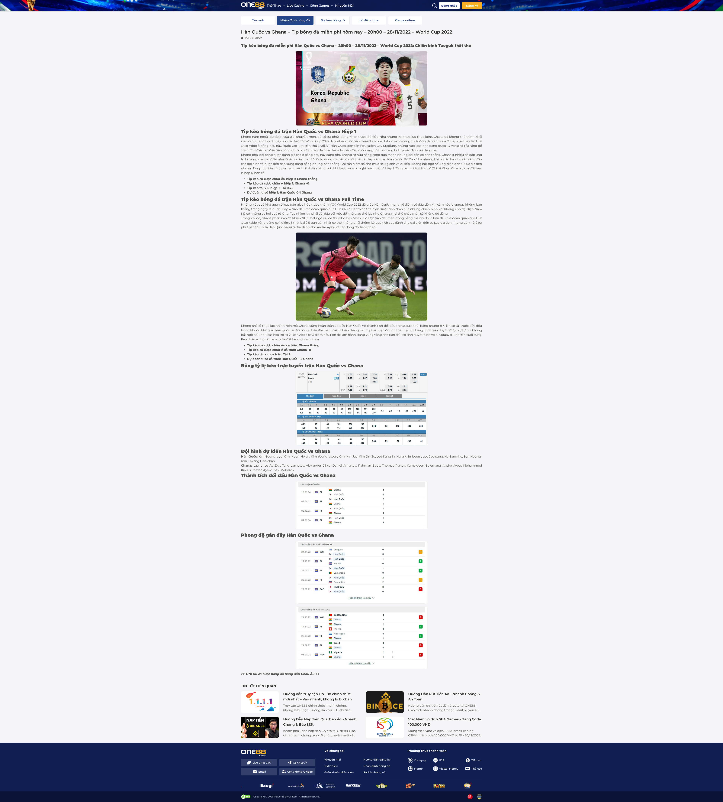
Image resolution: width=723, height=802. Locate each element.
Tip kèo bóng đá (257, 45)
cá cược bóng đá (271, 674)
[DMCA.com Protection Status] (245, 796)
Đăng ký (472, 5)
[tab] (258, 20)
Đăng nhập (449, 5)
